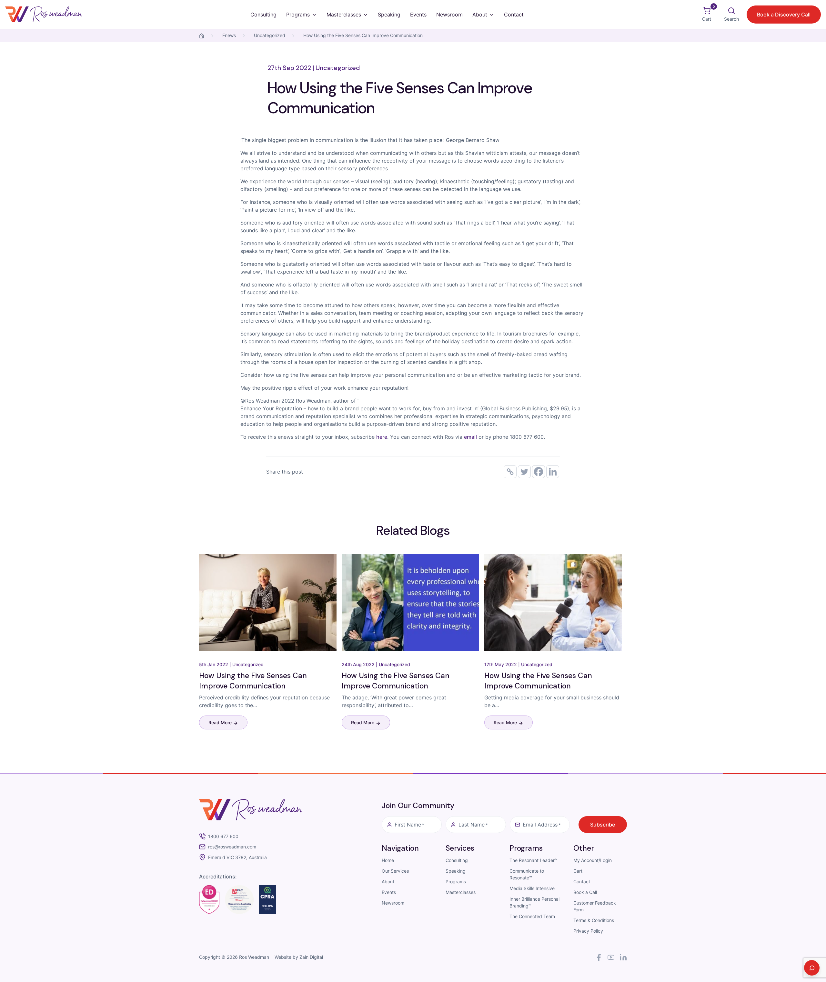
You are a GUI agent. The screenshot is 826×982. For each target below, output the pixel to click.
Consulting (263, 14)
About (479, 14)
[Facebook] (538, 471)
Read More (220, 722)
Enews (229, 35)
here (381, 437)
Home (388, 860)
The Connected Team (532, 916)
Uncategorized (269, 35)
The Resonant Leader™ (533, 860)
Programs (298, 14)
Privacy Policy (588, 931)
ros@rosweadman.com (232, 847)
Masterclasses (344, 14)
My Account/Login (592, 860)
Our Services (395, 871)
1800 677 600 (223, 836)
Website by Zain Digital (299, 957)
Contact (514, 14)
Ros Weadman (254, 957)
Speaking (389, 14)
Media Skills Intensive (532, 888)
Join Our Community (418, 805)
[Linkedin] (552, 471)
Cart (577, 871)
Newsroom (449, 14)
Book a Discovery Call (784, 14)
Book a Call (585, 892)
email (470, 437)
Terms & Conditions (593, 920)
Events (418, 14)
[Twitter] (524, 471)
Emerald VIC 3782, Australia (237, 857)
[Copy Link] (510, 471)
